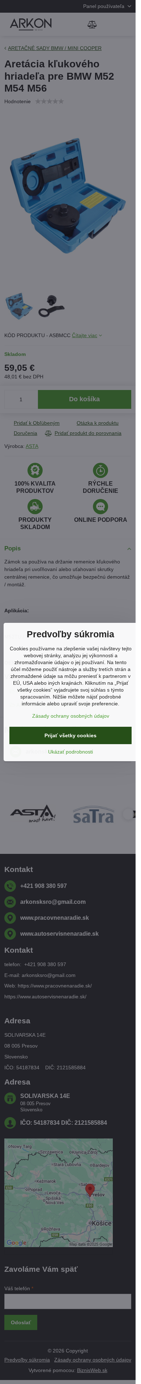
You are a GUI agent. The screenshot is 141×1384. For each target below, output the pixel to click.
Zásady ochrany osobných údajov (70, 716)
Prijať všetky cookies (70, 735)
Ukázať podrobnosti (70, 752)
